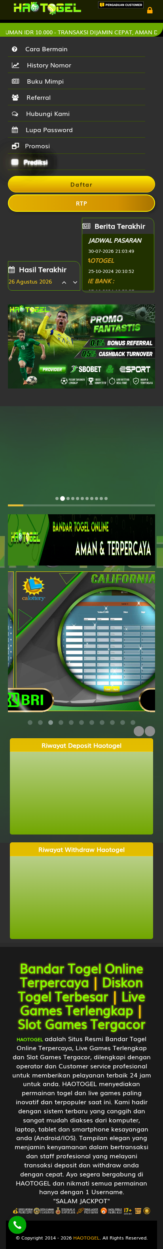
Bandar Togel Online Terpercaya (81, 974)
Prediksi (34, 161)
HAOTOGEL (86, 1237)
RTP (81, 203)
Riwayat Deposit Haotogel (81, 745)
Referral (37, 97)
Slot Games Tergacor (82, 1023)
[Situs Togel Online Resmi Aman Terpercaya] (81, 539)
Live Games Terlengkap (82, 1002)
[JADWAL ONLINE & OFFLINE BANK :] (118, 282)
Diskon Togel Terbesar (80, 988)
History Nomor (47, 64)
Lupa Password (47, 129)
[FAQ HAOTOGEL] (118, 262)
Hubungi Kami (46, 113)
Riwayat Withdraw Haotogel (81, 849)
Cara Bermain (44, 48)
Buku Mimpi (43, 81)
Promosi (36, 145)
